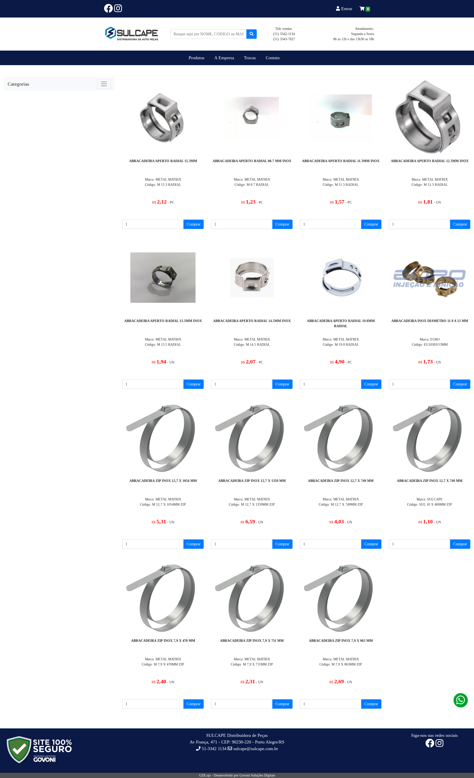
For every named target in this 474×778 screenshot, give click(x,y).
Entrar (347, 8)
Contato (273, 57)
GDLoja (205, 775)
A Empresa (224, 57)
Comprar (193, 224)
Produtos (196, 57)
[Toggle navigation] (104, 84)
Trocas (250, 57)
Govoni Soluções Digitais (257, 775)
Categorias (18, 84)
